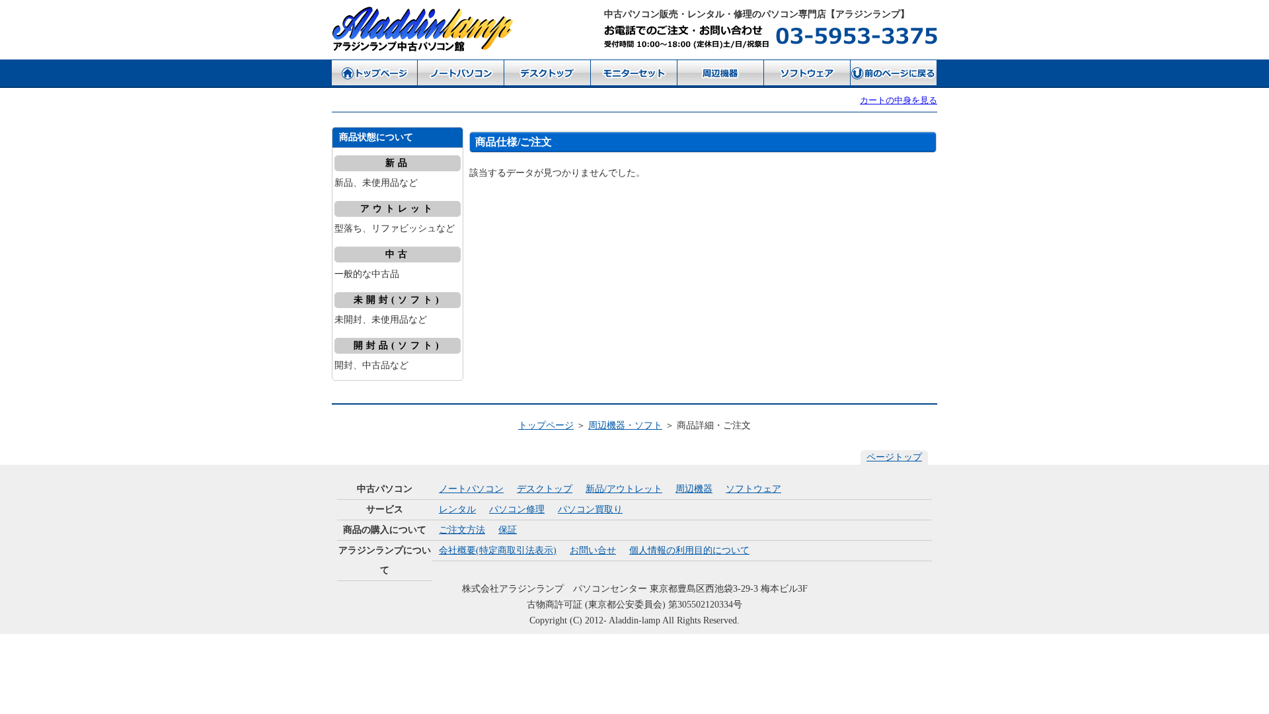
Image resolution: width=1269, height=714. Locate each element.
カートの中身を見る (898, 100)
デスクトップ (544, 489)
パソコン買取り (590, 509)
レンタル (457, 509)
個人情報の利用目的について (689, 550)
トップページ (546, 425)
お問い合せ (593, 550)
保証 (507, 530)
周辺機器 (693, 489)
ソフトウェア (753, 489)
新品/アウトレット (624, 489)
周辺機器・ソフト (625, 425)
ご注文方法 (462, 530)
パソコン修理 (517, 509)
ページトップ (894, 457)
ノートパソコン (471, 489)
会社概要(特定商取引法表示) (498, 550)
